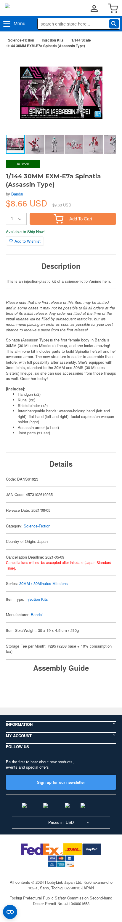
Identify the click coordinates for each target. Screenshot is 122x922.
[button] (105, 62)
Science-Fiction (21, 40)
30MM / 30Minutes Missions (43, 583)
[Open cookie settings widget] (10, 912)
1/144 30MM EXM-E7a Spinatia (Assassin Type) (45, 45)
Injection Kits (53, 40)
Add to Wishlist (28, 241)
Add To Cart (80, 218)
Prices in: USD (61, 822)
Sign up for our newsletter (61, 782)
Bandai (17, 194)
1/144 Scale (81, 40)
